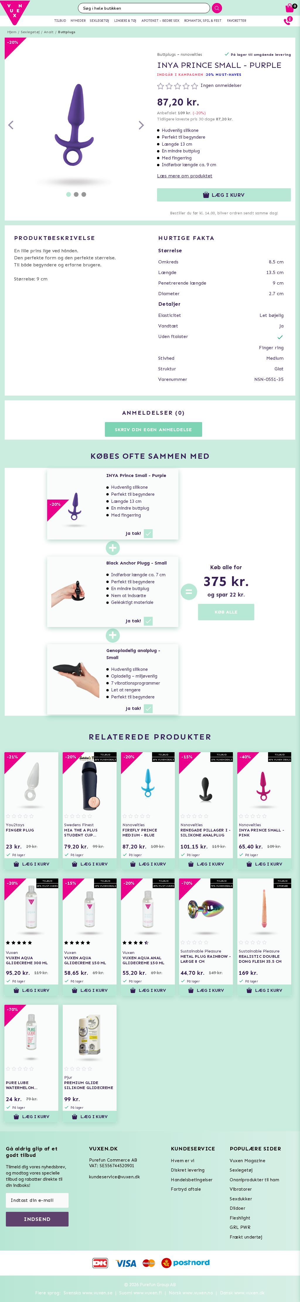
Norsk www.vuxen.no (191, 1293)
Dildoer (237, 1208)
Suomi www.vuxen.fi (140, 1293)
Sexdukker (241, 1199)
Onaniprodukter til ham (254, 1179)
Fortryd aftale (186, 1189)
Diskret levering (187, 1170)
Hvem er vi (182, 1160)
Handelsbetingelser (191, 1179)
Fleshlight (240, 1218)
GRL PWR (240, 1227)
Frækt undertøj (246, 1237)
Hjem (11, 32)
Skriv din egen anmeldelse (153, 429)
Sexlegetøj (30, 32)
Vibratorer (241, 1189)
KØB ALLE (226, 612)
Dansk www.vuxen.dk (242, 1293)
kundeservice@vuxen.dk (114, 1177)
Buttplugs (66, 32)
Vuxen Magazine (247, 1160)
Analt (49, 32)
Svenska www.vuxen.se (88, 1293)
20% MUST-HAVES (223, 75)
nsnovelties (191, 54)
